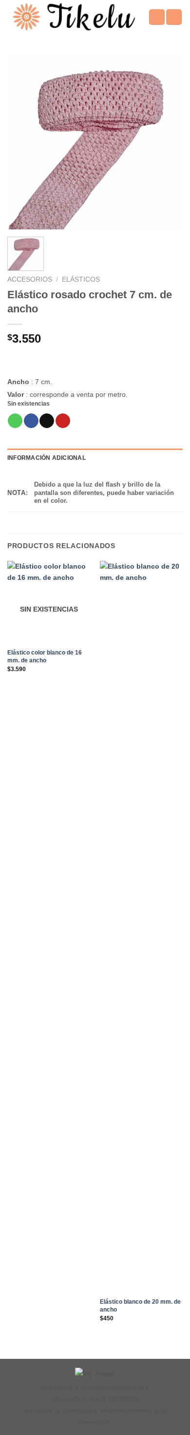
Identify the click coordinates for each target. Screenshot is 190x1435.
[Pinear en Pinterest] (63, 421)
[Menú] (157, 17)
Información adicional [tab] (46, 458)
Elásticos (81, 279)
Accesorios (29, 279)
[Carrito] (174, 17)
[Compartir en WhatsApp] (15, 421)
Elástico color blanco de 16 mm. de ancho (44, 656)
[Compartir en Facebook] (31, 421)
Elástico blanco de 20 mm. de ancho (140, 1305)
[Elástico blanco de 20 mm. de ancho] (141, 927)
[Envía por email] (46, 421)
